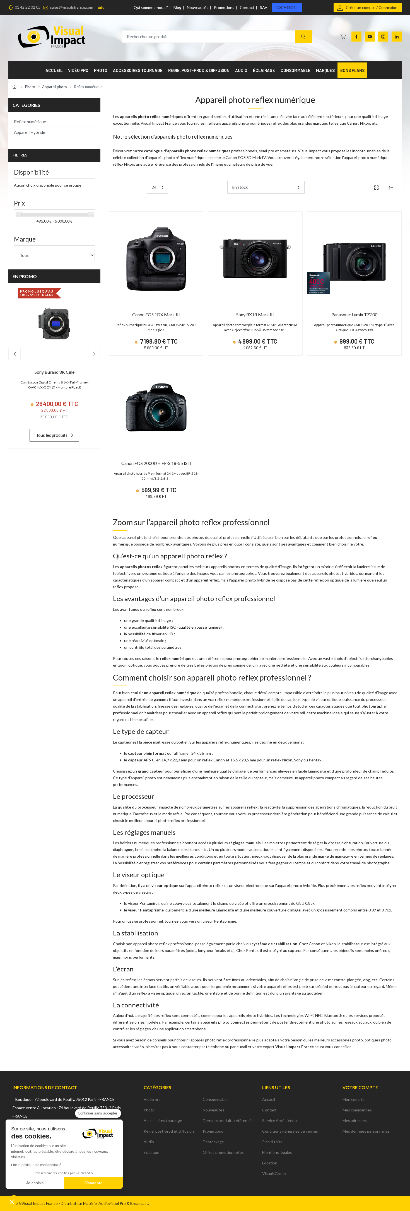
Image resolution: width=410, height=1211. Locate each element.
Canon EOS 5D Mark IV (246, 157)
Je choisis (35, 1183)
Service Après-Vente (280, 1120)
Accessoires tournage (163, 1120)
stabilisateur (352, 943)
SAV (263, 7)
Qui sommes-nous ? (151, 7)
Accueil (268, 1099)
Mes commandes (357, 1110)
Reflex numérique (30, 121)
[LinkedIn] (397, 37)
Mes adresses (355, 1120)
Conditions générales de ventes (290, 1131)
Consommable (215, 1099)
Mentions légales (277, 1152)
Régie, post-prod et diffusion (169, 1131)
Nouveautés (197, 7)
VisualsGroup (274, 1173)
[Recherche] (303, 36)
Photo (149, 1110)
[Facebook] (356, 37)
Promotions (224, 7)
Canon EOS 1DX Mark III (156, 314)
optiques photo (378, 1040)
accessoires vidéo (128, 1046)
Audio (149, 1141)
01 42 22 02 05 (27, 7)
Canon (352, 123)
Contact (247, 7)
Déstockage (213, 1141)
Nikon (365, 123)
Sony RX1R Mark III (255, 314)
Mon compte (354, 1099)
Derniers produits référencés (228, 1120)
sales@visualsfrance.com (71, 7)
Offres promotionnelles (223, 1152)
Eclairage (151, 1152)
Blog (177, 7)
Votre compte (360, 1087)
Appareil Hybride (29, 132)
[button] (11, 1201)
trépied (321, 986)
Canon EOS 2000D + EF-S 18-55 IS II (156, 463)
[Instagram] (383, 37)
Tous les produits (51, 435)
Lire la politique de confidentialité (36, 1165)
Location (286, 7)
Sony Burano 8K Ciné (54, 372)
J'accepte (94, 1183)
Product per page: (128, 187)
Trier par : (216, 187)
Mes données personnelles (366, 1131)
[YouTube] (370, 37)
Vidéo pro (152, 1099)
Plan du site (272, 1141)
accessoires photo (347, 1040)
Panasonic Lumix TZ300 (354, 314)
